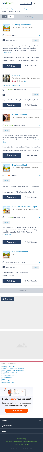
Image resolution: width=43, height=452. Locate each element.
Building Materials (8, 367)
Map (11, 17)
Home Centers (21, 78)
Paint (3, 374)
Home (3, 9)
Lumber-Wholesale (8, 381)
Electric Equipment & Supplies (12, 370)
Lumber (30, 27)
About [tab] (4, 421)
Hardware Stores (7, 375)
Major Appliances (21, 117)
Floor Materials (33, 209)
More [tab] (4, 431)
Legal (27, 444)
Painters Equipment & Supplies (12, 368)
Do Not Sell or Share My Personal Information (21, 441)
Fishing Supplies (21, 27)
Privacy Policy (21, 439)
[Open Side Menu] (39, 3)
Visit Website (32, 66)
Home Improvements (33, 78)
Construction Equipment (23, 9)
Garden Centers (33, 117)
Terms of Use (18, 444)
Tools (13, 27)
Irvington (12, 9)
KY (7, 9)
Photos (36, 40)
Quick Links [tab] (7, 426)
